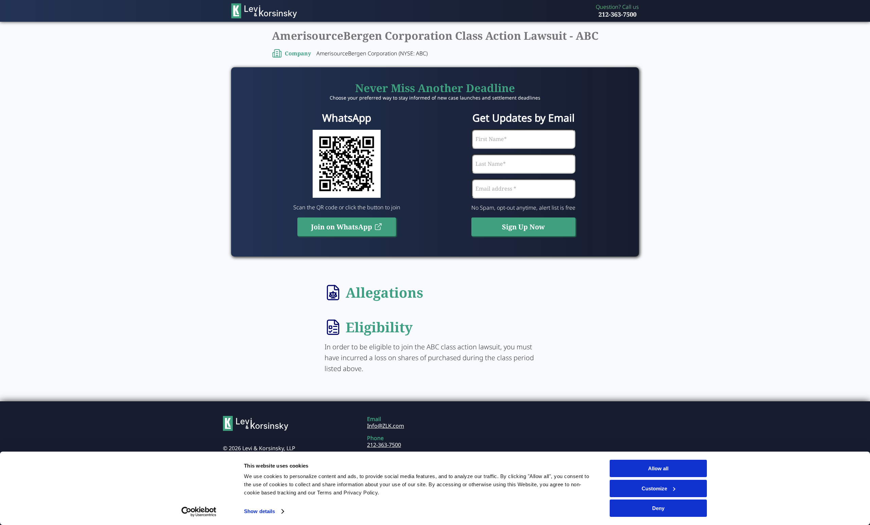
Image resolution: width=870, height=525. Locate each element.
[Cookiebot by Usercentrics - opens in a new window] (199, 512)
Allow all (658, 468)
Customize (654, 488)
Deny (658, 508)
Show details (259, 511)
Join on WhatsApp (341, 226)
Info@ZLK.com (385, 425)
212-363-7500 (617, 14)
